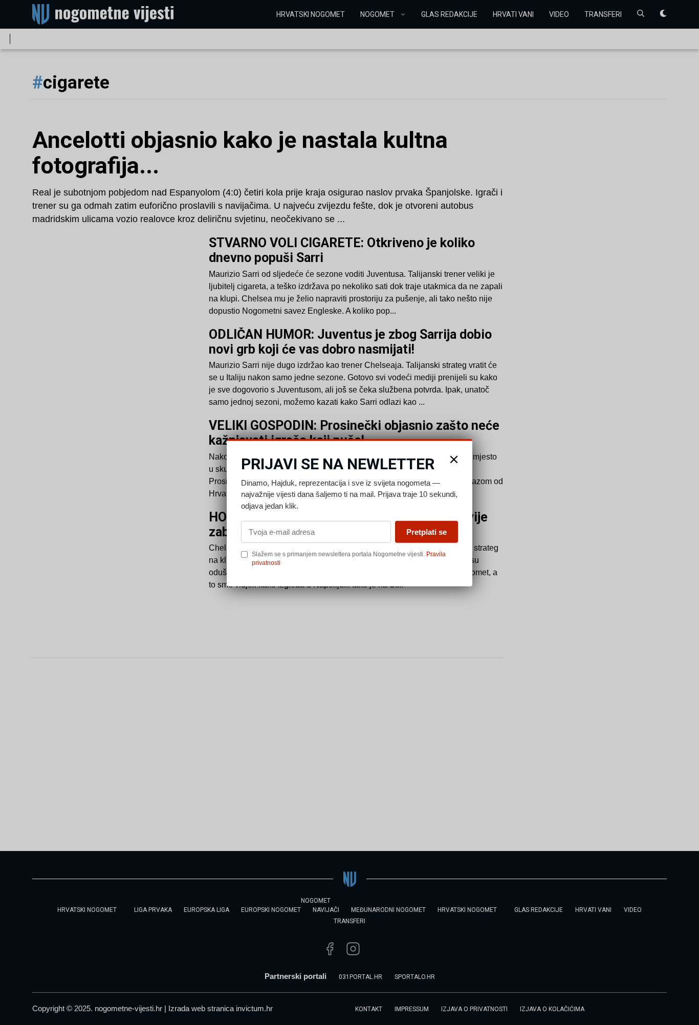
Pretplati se (426, 532)
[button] (454, 459)
